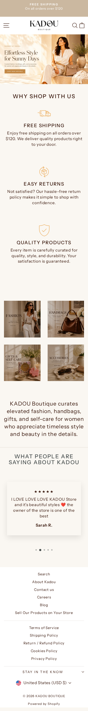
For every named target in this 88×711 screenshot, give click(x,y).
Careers (44, 597)
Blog (44, 605)
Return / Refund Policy (44, 643)
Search (44, 574)
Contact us (44, 589)
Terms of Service (44, 628)
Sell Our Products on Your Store (44, 612)
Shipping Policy (44, 635)
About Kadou (44, 582)
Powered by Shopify (44, 704)
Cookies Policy (44, 651)
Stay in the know (43, 672)
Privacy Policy (44, 658)
